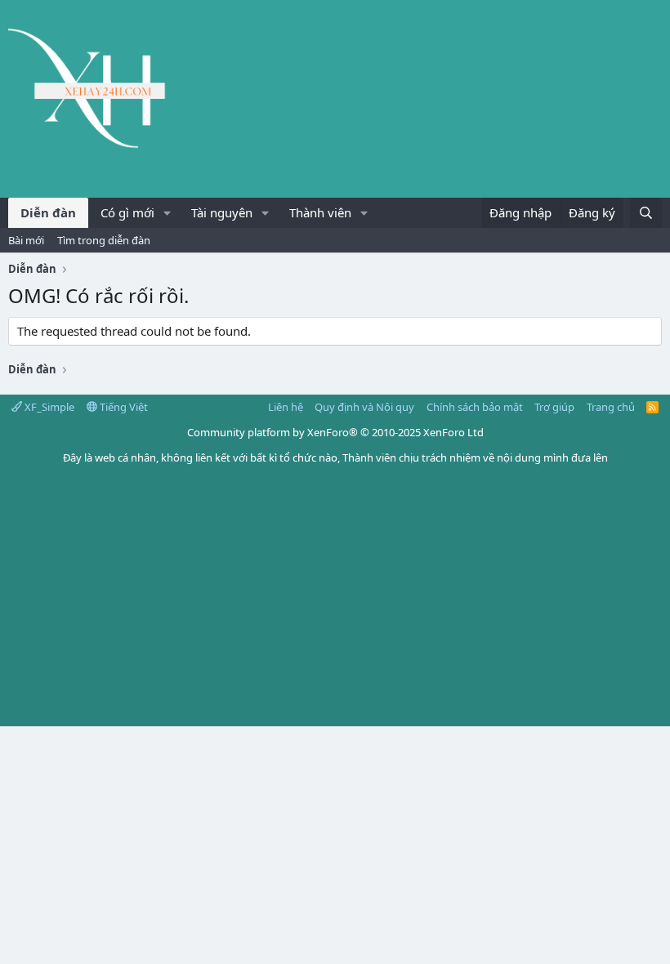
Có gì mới (127, 212)
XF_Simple (48, 406)
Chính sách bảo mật (475, 406)
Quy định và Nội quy (364, 406)
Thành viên (320, 212)
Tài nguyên (221, 212)
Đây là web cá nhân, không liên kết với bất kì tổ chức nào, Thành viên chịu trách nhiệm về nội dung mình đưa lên (335, 457)
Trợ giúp (554, 406)
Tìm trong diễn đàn (103, 240)
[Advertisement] (335, 603)
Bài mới (26, 240)
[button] (167, 213)
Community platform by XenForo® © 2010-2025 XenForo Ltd (335, 432)
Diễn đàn (48, 212)
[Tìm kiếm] (646, 213)
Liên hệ (285, 406)
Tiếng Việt (122, 406)
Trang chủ (611, 406)
